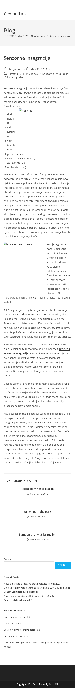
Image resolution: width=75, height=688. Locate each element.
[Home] (5, 35)
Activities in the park (37, 512)
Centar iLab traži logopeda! (18, 600)
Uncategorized (16, 77)
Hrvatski (13, 74)
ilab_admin (15, 69)
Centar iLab (15, 14)
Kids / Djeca (30, 74)
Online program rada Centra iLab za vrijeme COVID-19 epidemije (37, 587)
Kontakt (27, 617)
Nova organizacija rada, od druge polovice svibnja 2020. (32, 583)
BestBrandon (10, 636)
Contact (18, 623)
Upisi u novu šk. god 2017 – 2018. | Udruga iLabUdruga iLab (34, 642)
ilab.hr (7, 623)
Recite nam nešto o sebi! (37, 489)
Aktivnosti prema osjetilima (26, 629)
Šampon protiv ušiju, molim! (37, 534)
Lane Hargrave (11, 617)
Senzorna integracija (60, 35)
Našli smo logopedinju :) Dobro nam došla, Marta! (29, 596)
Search (7, 559)
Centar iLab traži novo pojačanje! (21, 591)
